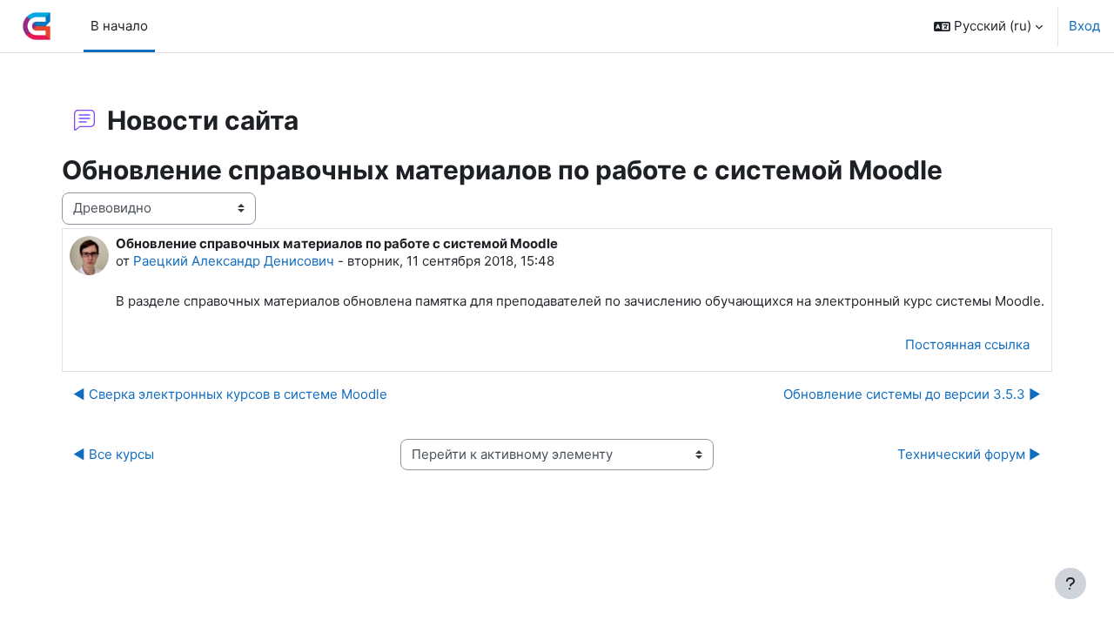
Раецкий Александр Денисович (233, 261)
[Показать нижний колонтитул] (1070, 583)
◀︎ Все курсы (113, 454)
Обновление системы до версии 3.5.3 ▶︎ (912, 394)
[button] (988, 26)
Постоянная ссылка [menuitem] (967, 344)
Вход (1084, 25)
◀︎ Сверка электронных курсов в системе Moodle (230, 394)
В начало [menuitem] (119, 25)
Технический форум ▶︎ (969, 454)
